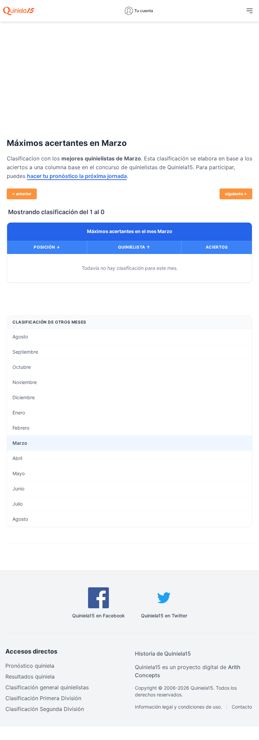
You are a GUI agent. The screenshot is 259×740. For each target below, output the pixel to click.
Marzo (19, 443)
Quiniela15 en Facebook (98, 615)
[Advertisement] (129, 74)
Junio (18, 488)
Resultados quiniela (30, 676)
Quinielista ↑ (134, 247)
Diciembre (23, 397)
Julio (17, 504)
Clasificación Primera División (43, 698)
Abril (17, 458)
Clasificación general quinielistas (47, 687)
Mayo (18, 473)
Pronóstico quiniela (29, 665)
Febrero (20, 428)
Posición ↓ (47, 247)
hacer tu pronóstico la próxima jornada (77, 176)
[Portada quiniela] (19, 11)
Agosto (20, 336)
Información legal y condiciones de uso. (178, 707)
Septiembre (25, 352)
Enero (18, 412)
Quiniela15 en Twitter (164, 615)
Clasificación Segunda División (44, 709)
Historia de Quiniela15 (163, 653)
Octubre (21, 367)
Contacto (242, 707)
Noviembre (24, 382)
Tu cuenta (143, 10)
